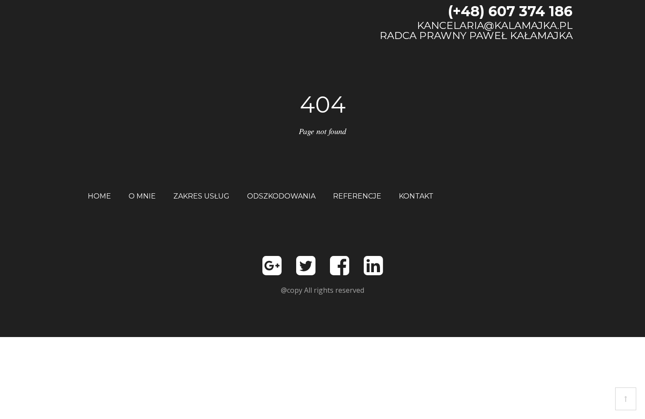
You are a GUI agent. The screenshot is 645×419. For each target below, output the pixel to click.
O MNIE (142, 196)
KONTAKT (416, 196)
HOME (99, 196)
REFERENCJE (357, 196)
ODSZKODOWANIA (281, 196)
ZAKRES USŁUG (201, 196)
